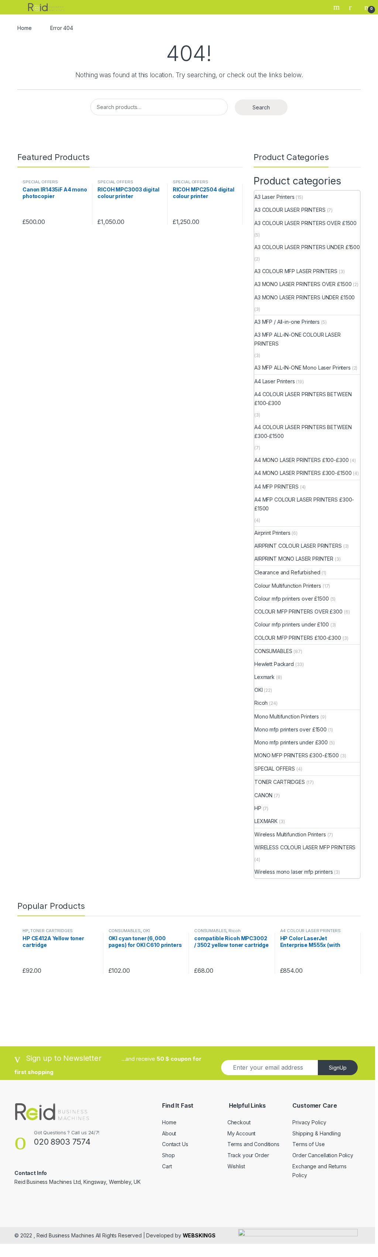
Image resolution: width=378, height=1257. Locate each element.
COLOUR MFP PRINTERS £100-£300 (297, 638)
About (169, 1133)
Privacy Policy (309, 1122)
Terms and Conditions (253, 1144)
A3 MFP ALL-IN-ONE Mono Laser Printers (302, 367)
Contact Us (175, 1144)
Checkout (239, 1122)
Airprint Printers (272, 533)
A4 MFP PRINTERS (276, 486)
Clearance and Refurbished (287, 572)
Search (337, 7)
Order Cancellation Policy (322, 1155)
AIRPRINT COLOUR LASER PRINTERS (298, 546)
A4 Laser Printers (274, 381)
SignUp (338, 1067)
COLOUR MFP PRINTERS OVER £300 (298, 611)
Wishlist (236, 1166)
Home (24, 28)
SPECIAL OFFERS (40, 181)
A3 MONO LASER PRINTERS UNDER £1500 (304, 297)
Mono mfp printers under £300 (291, 742)
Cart (167, 1166)
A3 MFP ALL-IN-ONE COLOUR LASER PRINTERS (297, 339)
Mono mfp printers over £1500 (290, 729)
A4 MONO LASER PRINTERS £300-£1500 (302, 473)
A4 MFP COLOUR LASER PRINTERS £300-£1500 (304, 504)
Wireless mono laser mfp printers (293, 872)
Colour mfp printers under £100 (291, 624)
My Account (241, 1133)
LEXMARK (266, 821)
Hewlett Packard (274, 664)
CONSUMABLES (273, 651)
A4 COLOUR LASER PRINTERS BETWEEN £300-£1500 (303, 431)
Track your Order (248, 1155)
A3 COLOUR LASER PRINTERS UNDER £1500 (307, 247)
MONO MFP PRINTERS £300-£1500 (296, 755)
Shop (168, 1155)
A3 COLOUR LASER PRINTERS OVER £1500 (305, 223)
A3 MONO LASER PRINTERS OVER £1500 (302, 284)
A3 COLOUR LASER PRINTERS (290, 210)
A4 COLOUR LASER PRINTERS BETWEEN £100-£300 (303, 398)
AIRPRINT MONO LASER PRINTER (293, 559)
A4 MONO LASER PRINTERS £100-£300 (301, 460)
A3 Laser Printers (274, 197)
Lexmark (264, 677)
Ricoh (261, 703)
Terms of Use (308, 1144)
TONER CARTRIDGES (279, 782)
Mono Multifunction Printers (286, 716)
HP (257, 808)
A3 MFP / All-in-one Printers (287, 322)
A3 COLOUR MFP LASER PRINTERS (295, 271)
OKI (258, 690)
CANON (263, 795)
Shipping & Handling (316, 1133)
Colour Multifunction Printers (287, 585)
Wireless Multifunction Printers (290, 834)
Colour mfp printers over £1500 (291, 598)
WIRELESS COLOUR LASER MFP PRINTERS (304, 847)
